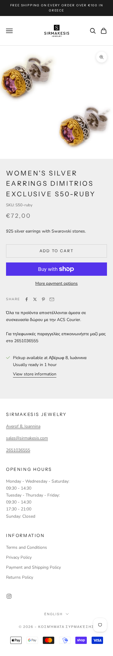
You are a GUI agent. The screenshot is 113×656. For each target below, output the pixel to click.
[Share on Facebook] (26, 299)
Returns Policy (19, 577)
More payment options (56, 283)
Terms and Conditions (26, 547)
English (53, 614)
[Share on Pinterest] (43, 299)
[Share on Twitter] (35, 299)
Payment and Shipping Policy (33, 567)
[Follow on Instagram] (9, 596)
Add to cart (56, 250)
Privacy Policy (19, 557)
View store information (34, 374)
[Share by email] (51, 299)
